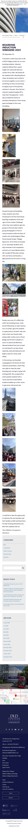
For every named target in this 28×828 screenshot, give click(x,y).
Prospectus (5, 765)
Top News (6, 557)
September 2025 (8, 657)
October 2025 (7, 653)
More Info (14, 677)
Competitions (7, 548)
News (4, 780)
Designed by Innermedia (14, 826)
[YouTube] (15, 730)
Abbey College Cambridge (10, 774)
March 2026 (6, 638)
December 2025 (8, 647)
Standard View (13, 756)
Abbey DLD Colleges (8, 771)
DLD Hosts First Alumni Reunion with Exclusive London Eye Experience (13, 600)
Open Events (6, 767)
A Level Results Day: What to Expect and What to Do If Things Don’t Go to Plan (14, 595)
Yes (20, 4)
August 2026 (7, 622)
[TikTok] (21, 730)
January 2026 (7, 644)
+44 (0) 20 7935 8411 (13, 744)
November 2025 (8, 650)
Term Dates (5, 763)
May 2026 (6, 632)
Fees (3, 760)
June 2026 (6, 629)
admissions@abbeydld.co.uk (10, 753)
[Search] (22, 568)
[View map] (14, 697)
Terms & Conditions (7, 789)
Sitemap (8, 823)
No (22, 4)
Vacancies (11, 797)
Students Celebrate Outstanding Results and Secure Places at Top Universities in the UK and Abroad (13, 590)
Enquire (10, 793)
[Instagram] (12, 730)
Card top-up (5, 787)
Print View (5, 756)
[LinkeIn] (18, 730)
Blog (5, 545)
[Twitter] (6, 730)
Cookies (19, 823)
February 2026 (7, 641)
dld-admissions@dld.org (18, 747)
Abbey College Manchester (10, 776)
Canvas (4, 784)
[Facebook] (9, 730)
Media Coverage (8, 551)
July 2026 (6, 626)
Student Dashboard (7, 782)
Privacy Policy (14, 823)
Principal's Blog (7, 554)
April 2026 (6, 635)
